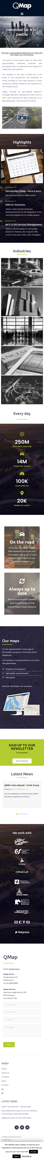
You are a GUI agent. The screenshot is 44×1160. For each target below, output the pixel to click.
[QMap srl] (22, 6)
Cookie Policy (6, 1140)
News (4, 1081)
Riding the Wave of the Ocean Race (16, 1118)
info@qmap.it (14, 969)
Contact (5, 1085)
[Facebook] (17, 1127)
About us (5, 1073)
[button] (2, 32)
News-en (25, 789)
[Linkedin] (27, 1127)
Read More (27, 1156)
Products (5, 1077)
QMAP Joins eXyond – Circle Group (21, 785)
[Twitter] (22, 1127)
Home (4, 1069)
